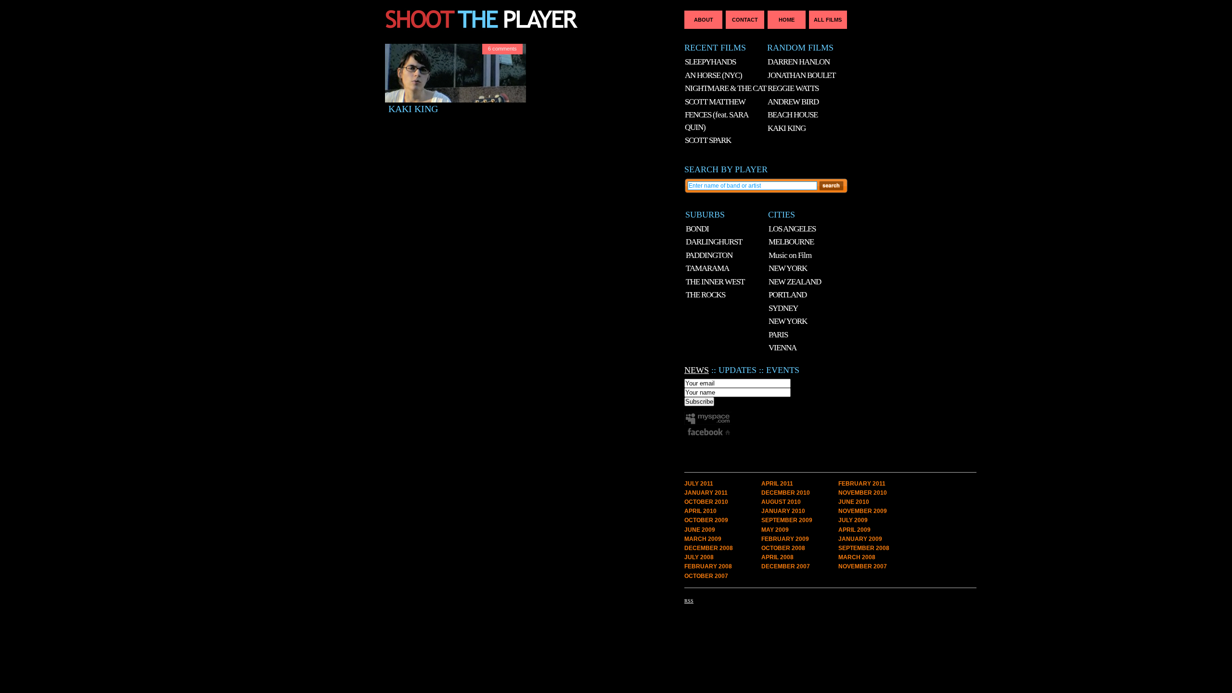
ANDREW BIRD (793, 101)
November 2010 (862, 492)
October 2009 (706, 520)
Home (787, 20)
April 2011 (777, 483)
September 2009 (786, 520)
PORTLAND (788, 294)
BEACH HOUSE (793, 114)
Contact (745, 20)
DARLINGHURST (714, 241)
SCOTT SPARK (708, 140)
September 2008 (863, 548)
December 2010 (785, 492)
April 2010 (700, 511)
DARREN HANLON (799, 61)
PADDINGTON (709, 255)
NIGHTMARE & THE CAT (725, 88)
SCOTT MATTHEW (715, 101)
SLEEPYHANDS (710, 61)
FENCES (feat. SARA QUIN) (716, 121)
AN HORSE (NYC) (713, 75)
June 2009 (699, 529)
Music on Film (790, 255)
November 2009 (862, 511)
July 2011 (698, 483)
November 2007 (862, 566)
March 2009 (702, 539)
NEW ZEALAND (795, 281)
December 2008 (708, 548)
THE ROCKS (705, 294)
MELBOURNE (791, 241)
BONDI (697, 228)
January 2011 (706, 492)
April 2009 (854, 529)
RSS (688, 600)
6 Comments (502, 48)
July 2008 (699, 557)
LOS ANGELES (792, 228)
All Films (828, 20)
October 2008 (783, 548)
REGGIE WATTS (793, 88)
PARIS (778, 334)
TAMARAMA (707, 268)
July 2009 (853, 520)
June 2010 (853, 502)
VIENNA (782, 347)
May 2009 (775, 529)
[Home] (528, 39)
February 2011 (862, 483)
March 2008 (856, 557)
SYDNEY (783, 308)
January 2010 (783, 511)
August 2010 (781, 502)
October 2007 (706, 576)
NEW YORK (788, 268)
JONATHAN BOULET (801, 75)
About (703, 20)
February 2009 (785, 539)
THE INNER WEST (715, 281)
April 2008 (777, 557)
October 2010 (706, 502)
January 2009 (860, 539)
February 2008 (708, 566)
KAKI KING (413, 109)
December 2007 (785, 566)
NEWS (696, 370)
